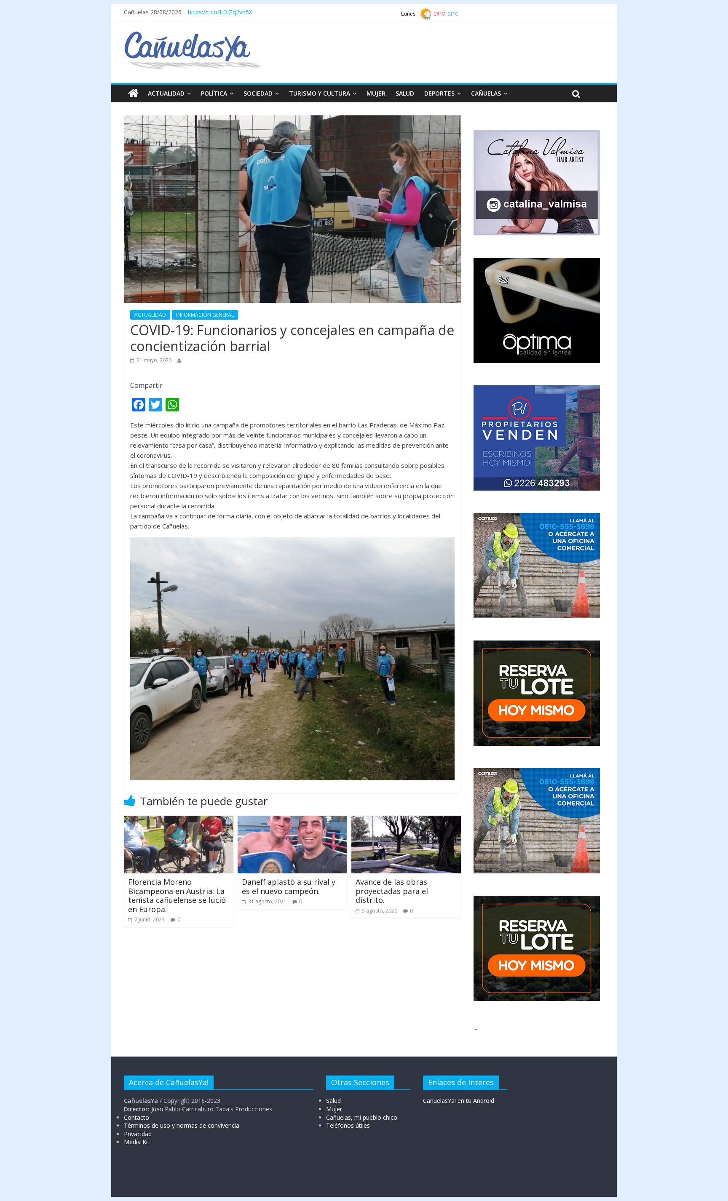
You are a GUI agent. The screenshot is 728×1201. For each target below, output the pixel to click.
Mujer (334, 1109)
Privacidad (138, 1134)
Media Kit (137, 1142)
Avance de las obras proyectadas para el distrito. (392, 891)
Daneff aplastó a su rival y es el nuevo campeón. (288, 886)
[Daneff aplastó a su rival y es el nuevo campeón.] (292, 820)
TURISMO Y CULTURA (319, 93)
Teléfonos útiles (348, 1125)
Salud (333, 1101)
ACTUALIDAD (166, 93)
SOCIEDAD (258, 93)
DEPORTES (439, 93)
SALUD (405, 93)
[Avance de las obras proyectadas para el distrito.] (406, 820)
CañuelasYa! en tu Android (458, 1101)
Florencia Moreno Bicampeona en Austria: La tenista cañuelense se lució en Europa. (177, 895)
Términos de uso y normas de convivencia (181, 1125)
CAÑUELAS (486, 93)
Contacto (136, 1117)
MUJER (376, 93)
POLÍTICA (214, 93)
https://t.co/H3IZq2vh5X (220, 12)
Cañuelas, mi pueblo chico (361, 1117)
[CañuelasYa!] (193, 35)
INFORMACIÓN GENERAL (205, 314)
